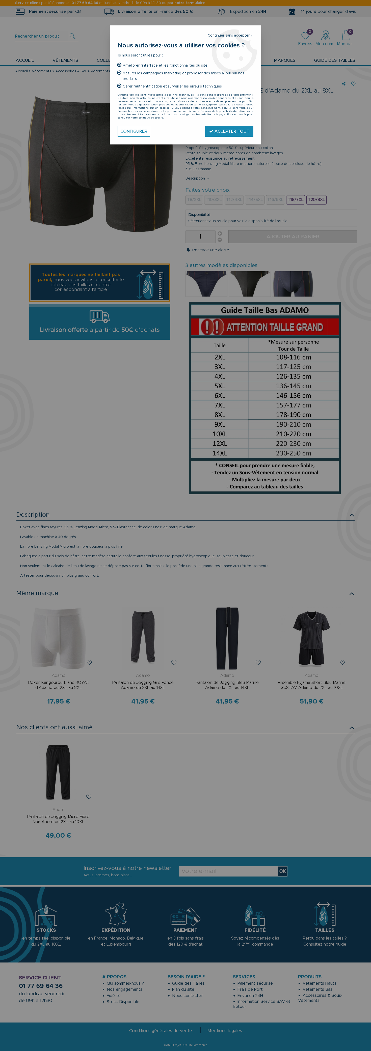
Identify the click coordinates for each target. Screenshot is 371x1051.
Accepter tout (231, 131)
